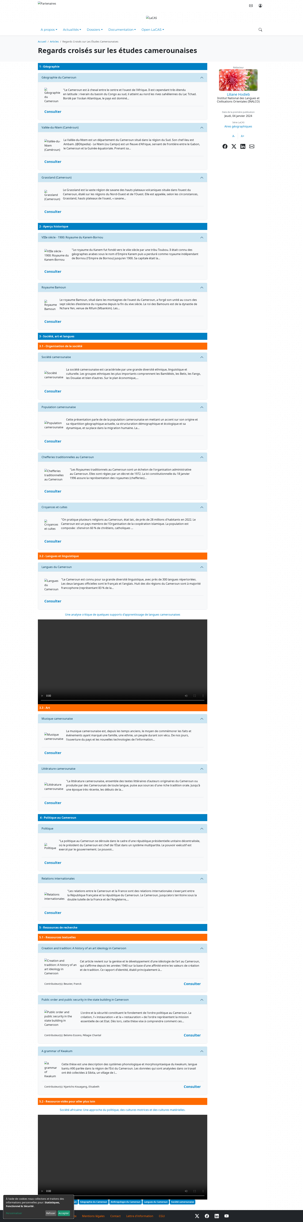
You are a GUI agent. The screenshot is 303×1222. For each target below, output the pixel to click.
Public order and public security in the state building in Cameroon (85, 1000)
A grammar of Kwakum (57, 1051)
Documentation (120, 30)
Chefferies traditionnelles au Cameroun (68, 457)
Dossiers (93, 30)
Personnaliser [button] (14, 1213)
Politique (47, 828)
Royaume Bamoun (54, 287)
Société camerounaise (56, 357)
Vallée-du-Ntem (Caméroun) (60, 127)
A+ (242, 136)
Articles (54, 41)
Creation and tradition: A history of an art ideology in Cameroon (84, 948)
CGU (162, 1216)
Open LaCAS (151, 30)
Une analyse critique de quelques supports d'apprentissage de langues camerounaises (122, 614)
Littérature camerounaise (58, 769)
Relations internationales (58, 878)
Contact (115, 1216)
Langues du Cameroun (57, 567)
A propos (48, 30)
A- (233, 136)
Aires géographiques (238, 126)
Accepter (64, 1213)
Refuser (50, 1213)
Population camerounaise (59, 407)
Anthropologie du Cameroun (125, 1201)
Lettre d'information (139, 1216)
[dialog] (39, 1206)
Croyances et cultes (54, 507)
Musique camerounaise (57, 719)
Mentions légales (93, 1216)
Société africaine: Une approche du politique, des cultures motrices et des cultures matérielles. (122, 1110)
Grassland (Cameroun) (57, 177)
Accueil (42, 41)
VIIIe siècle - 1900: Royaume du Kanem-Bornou (72, 237)
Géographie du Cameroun (59, 77)
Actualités (71, 30)
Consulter (52, 111)
